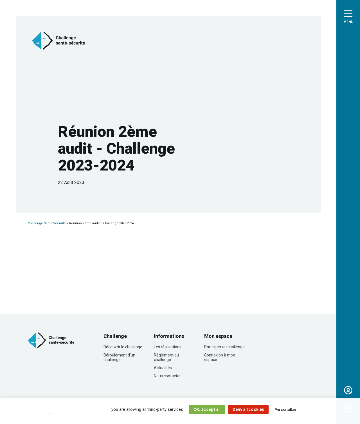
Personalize (285, 409)
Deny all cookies (248, 409)
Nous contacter (167, 376)
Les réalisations (167, 347)
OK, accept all (207, 409)
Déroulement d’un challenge (119, 357)
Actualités (163, 367)
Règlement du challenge (166, 357)
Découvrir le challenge (123, 347)
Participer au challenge (224, 347)
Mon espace (348, 390)
